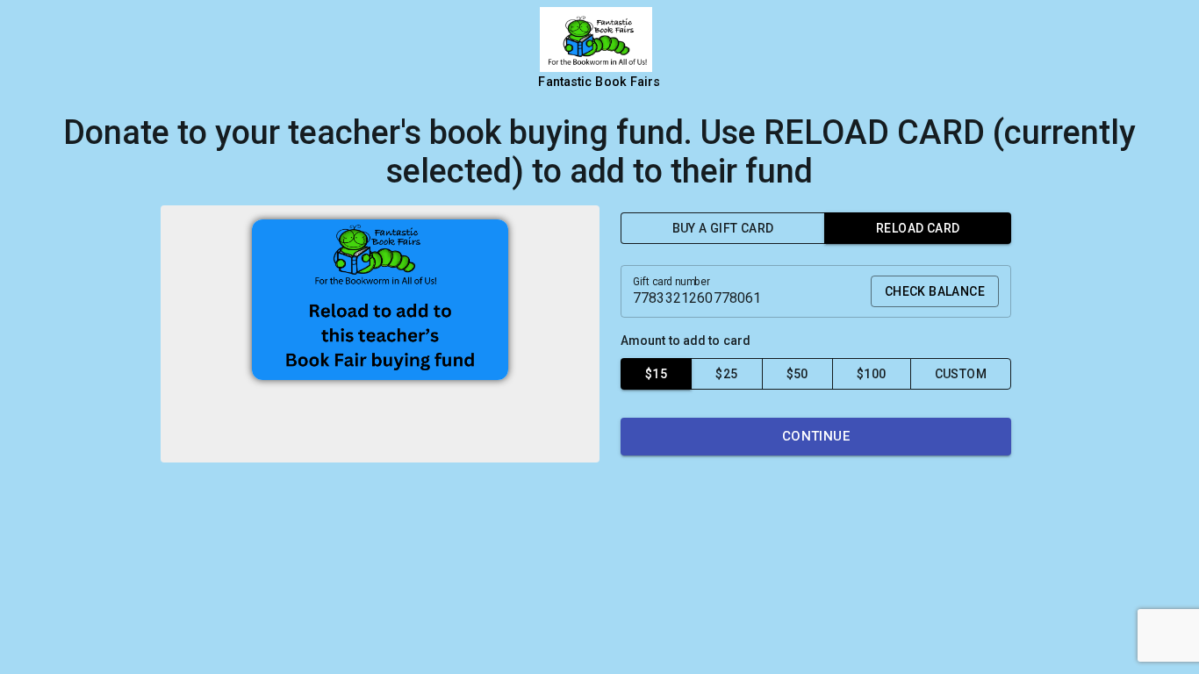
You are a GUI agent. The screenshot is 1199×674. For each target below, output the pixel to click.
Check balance (935, 291)
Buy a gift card (723, 228)
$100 (872, 374)
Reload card (917, 228)
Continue (816, 436)
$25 (726, 374)
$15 (656, 374)
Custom (961, 374)
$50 (797, 374)
